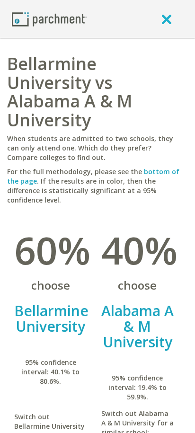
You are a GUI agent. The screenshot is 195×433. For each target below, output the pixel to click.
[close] (166, 19)
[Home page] (49, 18)
